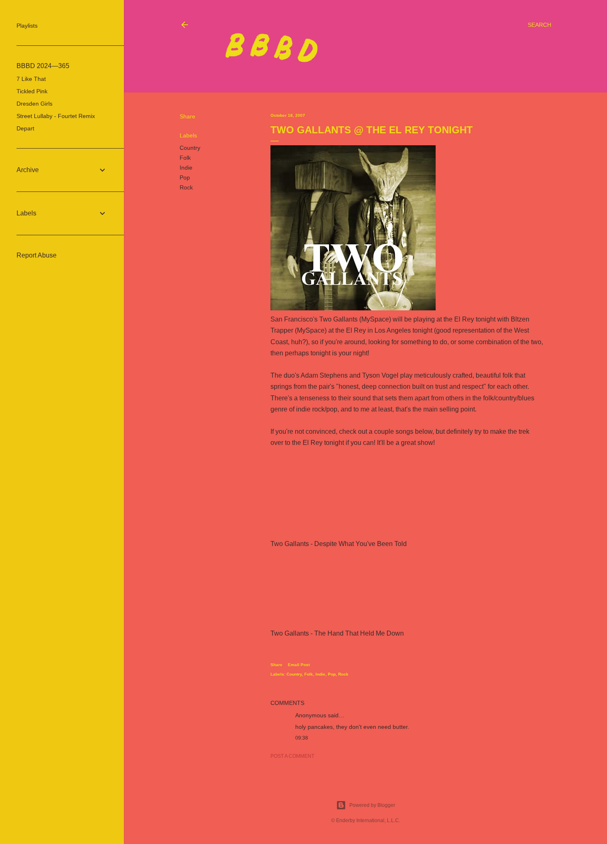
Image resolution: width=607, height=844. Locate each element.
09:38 (301, 738)
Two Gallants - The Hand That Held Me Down (337, 633)
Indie (186, 167)
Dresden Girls (34, 103)
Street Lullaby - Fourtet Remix (56, 116)
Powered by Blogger (372, 805)
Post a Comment (292, 756)
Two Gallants (338, 319)
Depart (25, 128)
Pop (185, 177)
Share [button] (187, 116)
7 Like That (31, 79)
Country (190, 147)
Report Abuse (37, 255)
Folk (185, 157)
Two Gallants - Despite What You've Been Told (338, 543)
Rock (186, 187)
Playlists (27, 25)
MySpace (375, 319)
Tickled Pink (32, 91)
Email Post (299, 664)
